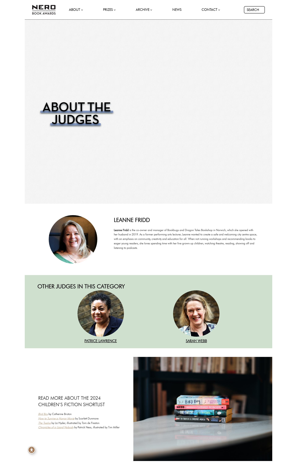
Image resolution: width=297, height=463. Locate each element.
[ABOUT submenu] (82, 10)
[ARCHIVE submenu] (151, 10)
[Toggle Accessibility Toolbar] (31, 449)
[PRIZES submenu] (115, 10)
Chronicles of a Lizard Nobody (55, 427)
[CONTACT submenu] (219, 10)
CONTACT (209, 10)
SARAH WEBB (196, 341)
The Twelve (44, 423)
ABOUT (74, 10)
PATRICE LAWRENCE (100, 341)
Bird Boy (43, 414)
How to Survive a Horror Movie (56, 418)
